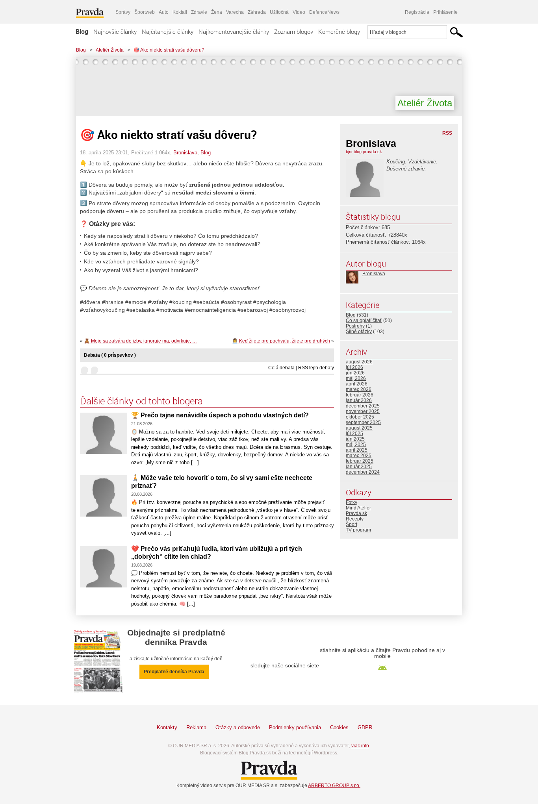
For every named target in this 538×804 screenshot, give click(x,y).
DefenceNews (324, 12)
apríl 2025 (356, 450)
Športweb (144, 12)
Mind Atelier (358, 508)
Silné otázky (359, 331)
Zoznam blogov (293, 31)
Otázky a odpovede (237, 727)
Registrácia (417, 12)
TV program (358, 530)
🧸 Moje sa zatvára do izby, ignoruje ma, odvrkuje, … (140, 341)
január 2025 (359, 466)
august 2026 (359, 362)
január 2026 (359, 400)
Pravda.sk (356, 513)
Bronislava (185, 153)
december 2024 (363, 472)
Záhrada (257, 12)
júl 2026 (354, 367)
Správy (122, 12)
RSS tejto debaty (316, 368)
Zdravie (199, 12)
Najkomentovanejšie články (234, 31)
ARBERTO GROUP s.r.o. (334, 785)
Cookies (339, 727)
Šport (351, 524)
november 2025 (363, 411)
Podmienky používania (295, 727)
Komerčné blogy (339, 31)
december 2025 (363, 406)
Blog (82, 31)
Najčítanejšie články (167, 31)
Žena (216, 12)
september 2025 (363, 422)
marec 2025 (358, 455)
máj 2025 (356, 444)
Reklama (196, 727)
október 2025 (360, 417)
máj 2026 (356, 378)
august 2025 (359, 428)
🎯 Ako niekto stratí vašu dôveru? (169, 50)
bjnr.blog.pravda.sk (364, 151)
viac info (360, 745)
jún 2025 (355, 439)
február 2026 (359, 395)
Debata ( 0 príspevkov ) (110, 355)
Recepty (355, 519)
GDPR (365, 727)
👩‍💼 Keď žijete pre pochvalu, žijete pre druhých (281, 341)
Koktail (180, 12)
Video (299, 12)
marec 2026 (358, 389)
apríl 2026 (356, 384)
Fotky (351, 502)
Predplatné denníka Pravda (174, 671)
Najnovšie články (115, 31)
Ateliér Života (110, 50)
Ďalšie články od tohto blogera (141, 401)
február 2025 (359, 461)
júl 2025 (354, 433)
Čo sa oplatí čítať (364, 320)
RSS (447, 133)
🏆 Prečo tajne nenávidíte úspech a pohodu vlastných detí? (220, 415)
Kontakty (167, 727)
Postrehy (355, 326)
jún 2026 (355, 373)
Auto (164, 12)
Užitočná (279, 12)
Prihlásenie (445, 12)
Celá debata (281, 368)
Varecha (235, 12)
